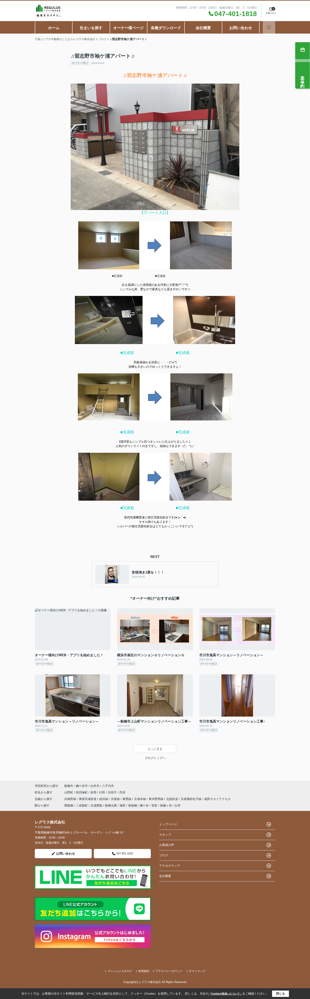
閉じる (280, 993)
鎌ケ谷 (144, 805)
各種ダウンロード (166, 28)
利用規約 (143, 971)
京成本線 (140, 799)
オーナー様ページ (128, 28)
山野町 (69, 792)
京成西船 (96, 805)
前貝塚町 (82, 792)
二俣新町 (82, 805)
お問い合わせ (240, 28)
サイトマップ (197, 971)
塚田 (122, 805)
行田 (102, 792)
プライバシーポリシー (169, 971)
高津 (122, 792)
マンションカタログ (120, 971)
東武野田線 (156, 799)
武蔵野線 (70, 799)
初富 (154, 805)
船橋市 (68, 786)
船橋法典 (111, 805)
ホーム (53, 28)
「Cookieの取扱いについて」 (225, 993)
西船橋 (68, 805)
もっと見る (155, 749)
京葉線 (116, 799)
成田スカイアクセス (217, 799)
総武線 (104, 799)
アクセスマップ (169, 865)
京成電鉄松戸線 (191, 799)
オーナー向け (80, 63)
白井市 (94, 786)
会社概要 (203, 28)
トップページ (168, 824)
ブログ (163, 855)
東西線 (127, 799)
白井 (178, 805)
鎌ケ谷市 (82, 786)
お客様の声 (166, 845)
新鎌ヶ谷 (166, 805)
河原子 (112, 792)
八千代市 (108, 786)
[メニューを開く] (269, 27)
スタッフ (165, 834)
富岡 (93, 792)
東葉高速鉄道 (88, 799)
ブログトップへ (155, 758)
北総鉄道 (172, 799)
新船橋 (132, 805)
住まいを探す (91, 28)
